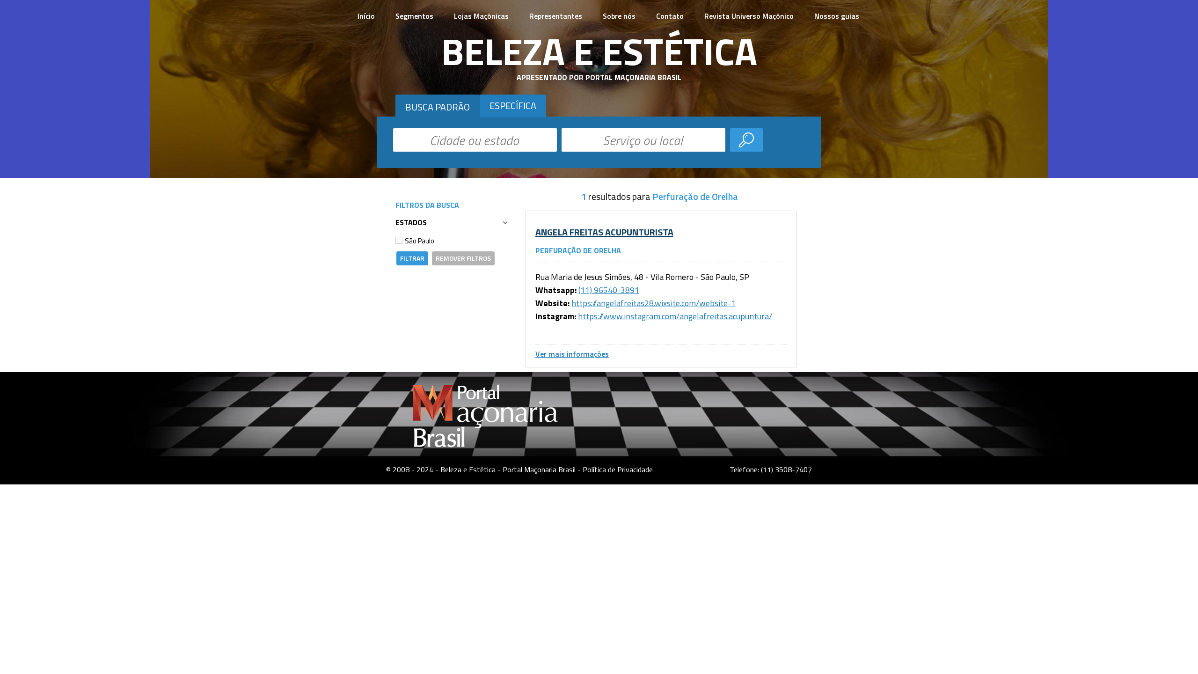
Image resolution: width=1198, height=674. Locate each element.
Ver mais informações (572, 353)
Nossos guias (836, 16)
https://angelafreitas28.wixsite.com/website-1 (653, 303)
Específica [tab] (512, 105)
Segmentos (414, 16)
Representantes (555, 16)
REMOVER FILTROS (463, 258)
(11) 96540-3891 (608, 290)
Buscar (746, 140)
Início (366, 16)
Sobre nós (619, 16)
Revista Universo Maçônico (749, 16)
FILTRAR (412, 258)
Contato (670, 16)
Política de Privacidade (618, 469)
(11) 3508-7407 (786, 469)
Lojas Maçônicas (481, 16)
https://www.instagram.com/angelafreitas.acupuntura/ (675, 316)
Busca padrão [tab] (437, 107)
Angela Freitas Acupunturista (604, 232)
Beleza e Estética (599, 51)
